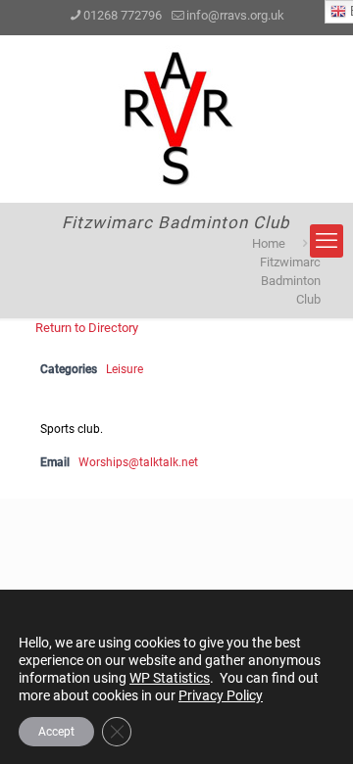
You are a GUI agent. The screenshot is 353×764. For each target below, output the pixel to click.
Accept (56, 732)
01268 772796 (122, 15)
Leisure (124, 369)
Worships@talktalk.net (138, 462)
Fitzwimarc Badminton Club (290, 281)
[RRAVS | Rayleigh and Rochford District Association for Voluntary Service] (176, 118)
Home (268, 243)
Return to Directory (86, 327)
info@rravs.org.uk (235, 15)
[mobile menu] (326, 241)
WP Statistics (169, 678)
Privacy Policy (220, 695)
